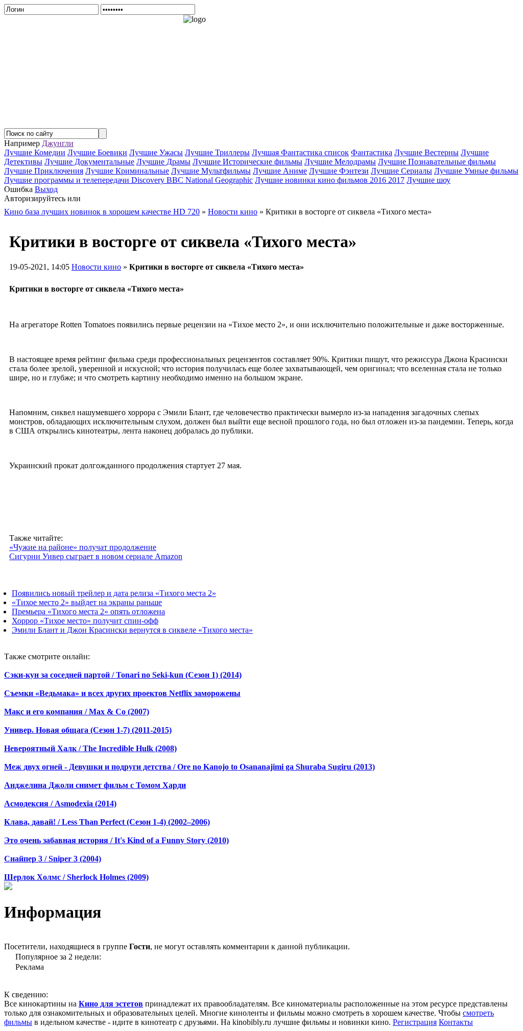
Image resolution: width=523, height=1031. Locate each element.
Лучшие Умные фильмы (476, 170)
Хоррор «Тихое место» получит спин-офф (85, 620)
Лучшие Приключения (43, 170)
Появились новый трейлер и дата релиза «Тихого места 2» (114, 593)
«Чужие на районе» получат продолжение (82, 547)
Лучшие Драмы (163, 161)
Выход (46, 189)
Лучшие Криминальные (127, 170)
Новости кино (96, 266)
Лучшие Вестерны (426, 152)
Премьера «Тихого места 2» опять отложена (88, 611)
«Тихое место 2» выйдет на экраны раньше (87, 602)
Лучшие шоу (428, 180)
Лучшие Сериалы (401, 170)
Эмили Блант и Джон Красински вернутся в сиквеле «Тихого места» (132, 630)
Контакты (456, 1022)
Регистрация (415, 1022)
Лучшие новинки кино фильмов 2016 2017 (330, 180)
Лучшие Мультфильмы (211, 170)
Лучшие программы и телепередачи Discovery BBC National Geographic (128, 180)
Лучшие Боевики (97, 152)
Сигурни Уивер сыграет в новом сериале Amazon (95, 556)
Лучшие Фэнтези (339, 170)
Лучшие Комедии (34, 152)
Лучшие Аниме (280, 170)
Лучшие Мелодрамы (340, 161)
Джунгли (58, 143)
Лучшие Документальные (89, 161)
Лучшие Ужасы (156, 152)
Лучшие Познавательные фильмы (437, 161)
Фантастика (371, 152)
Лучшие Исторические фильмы (247, 161)
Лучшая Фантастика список (300, 152)
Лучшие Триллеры (217, 152)
